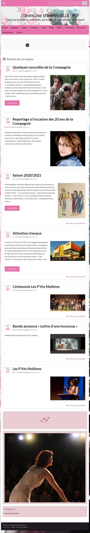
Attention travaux (27, 233)
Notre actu (81, 28)
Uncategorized (35, 372)
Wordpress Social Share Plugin (33, 531)
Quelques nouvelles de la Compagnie (42, 67)
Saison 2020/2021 (27, 175)
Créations (34, 28)
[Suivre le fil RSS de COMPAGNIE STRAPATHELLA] (4, 2)
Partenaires (70, 28)
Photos (51, 28)
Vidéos (59, 28)
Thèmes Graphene (22, 527)
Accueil (5, 28)
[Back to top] (85, 528)
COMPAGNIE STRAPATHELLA (45, 15)
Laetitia (17, 71)
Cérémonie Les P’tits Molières (36, 286)
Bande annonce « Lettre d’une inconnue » (45, 326)
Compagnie (14, 28)
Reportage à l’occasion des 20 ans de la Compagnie (43, 121)
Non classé (33, 71)
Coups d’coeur (7, 32)
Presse (43, 28)
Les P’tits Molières (27, 369)
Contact (19, 32)
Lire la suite (12, 103)
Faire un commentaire (77, 223)
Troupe (24, 28)
